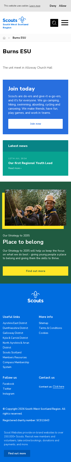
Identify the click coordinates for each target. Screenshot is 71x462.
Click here (58, 386)
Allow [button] (62, 6)
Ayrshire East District (15, 323)
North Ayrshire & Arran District (16, 345)
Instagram (8, 394)
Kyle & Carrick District (15, 338)
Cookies (43, 333)
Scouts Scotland (12, 352)
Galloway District (13, 333)
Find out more (35, 271)
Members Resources (15, 357)
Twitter (7, 389)
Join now (35, 124)
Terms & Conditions (50, 328)
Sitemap (43, 323)
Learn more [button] (34, 5)
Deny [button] (53, 6)
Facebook (8, 384)
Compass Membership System (16, 365)
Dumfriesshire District (15, 328)
